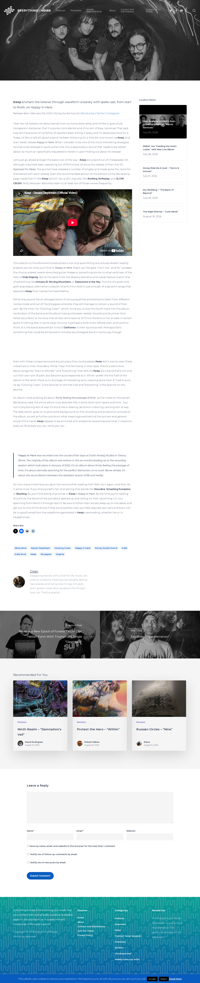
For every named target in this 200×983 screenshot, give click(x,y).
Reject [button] (164, 979)
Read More (175, 978)
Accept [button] (152, 979)
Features (119, 918)
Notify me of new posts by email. (48, 862)
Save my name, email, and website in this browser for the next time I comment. (72, 846)
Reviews (100, 56)
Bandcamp (88, 113)
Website (130, 831)
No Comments (118, 76)
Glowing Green (62, 548)
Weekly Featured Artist (127, 959)
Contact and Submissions (91, 926)
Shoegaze (46, 554)
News (118, 930)
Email (80, 831)
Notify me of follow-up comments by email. (53, 854)
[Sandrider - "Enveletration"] (150, 634)
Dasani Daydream (40, 548)
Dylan (77, 76)
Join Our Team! (85, 931)
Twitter (100, 113)
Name (30, 831)
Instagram (113, 113)
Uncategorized (123, 953)
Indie (124, 548)
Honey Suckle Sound (106, 548)
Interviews (120, 924)
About (80, 922)
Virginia (60, 554)
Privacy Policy (85, 935)
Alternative (21, 548)
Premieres (120, 942)
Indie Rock (20, 554)
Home (80, 917)
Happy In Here (82, 548)
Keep (33, 554)
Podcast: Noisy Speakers (128, 936)
